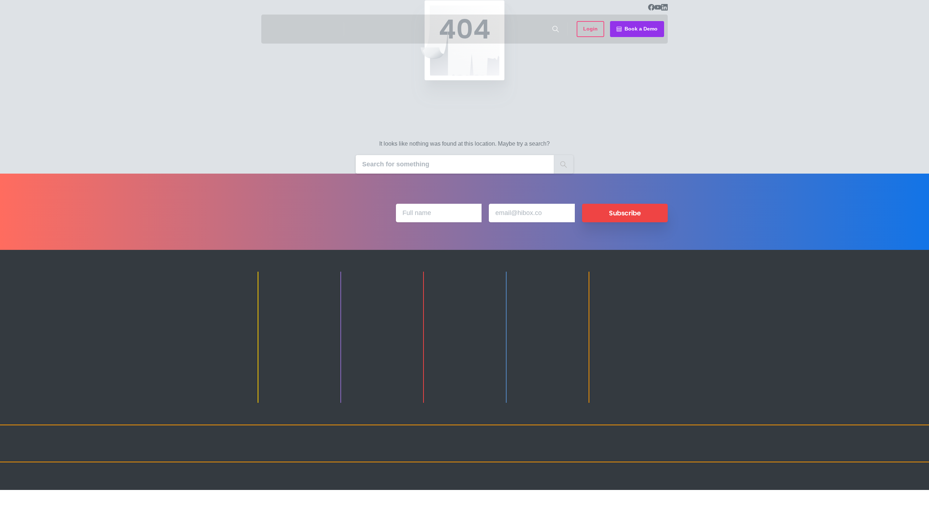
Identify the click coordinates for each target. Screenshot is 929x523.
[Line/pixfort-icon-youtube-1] (631, 450)
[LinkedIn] (664, 7)
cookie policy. (516, 515)
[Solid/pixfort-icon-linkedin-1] (617, 450)
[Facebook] (651, 7)
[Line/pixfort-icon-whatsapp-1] (660, 450)
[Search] (555, 29)
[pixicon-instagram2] (588, 450)
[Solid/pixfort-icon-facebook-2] (602, 450)
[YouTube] (658, 7)
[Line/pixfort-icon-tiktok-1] (646, 450)
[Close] (539, 515)
